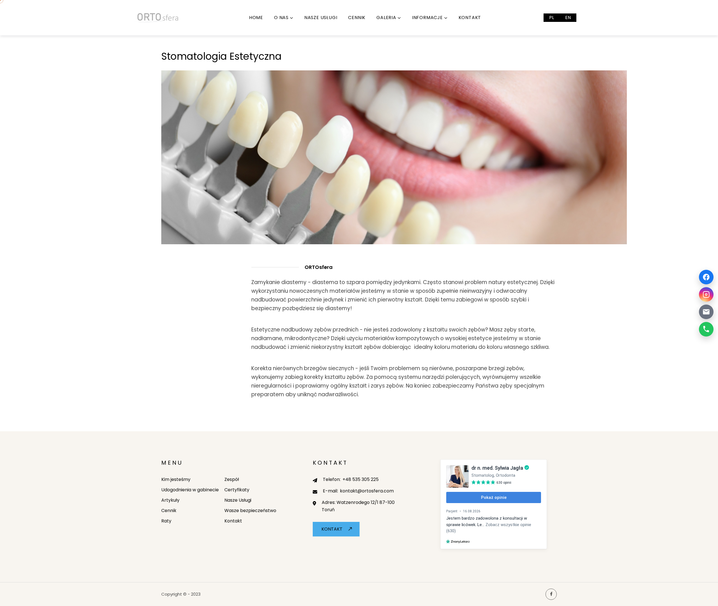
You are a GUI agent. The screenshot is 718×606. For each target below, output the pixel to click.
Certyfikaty (236, 490)
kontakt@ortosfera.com (367, 491)
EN (568, 17)
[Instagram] (706, 294)
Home (256, 17)
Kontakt (470, 17)
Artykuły (170, 500)
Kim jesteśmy (175, 479)
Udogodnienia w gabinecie (190, 490)
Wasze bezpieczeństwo (250, 510)
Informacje (427, 17)
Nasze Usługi (320, 17)
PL (551, 17)
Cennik (356, 17)
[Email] (706, 312)
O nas (281, 17)
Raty (166, 521)
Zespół (231, 479)
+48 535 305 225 (360, 479)
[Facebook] (706, 277)
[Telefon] (706, 329)
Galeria (386, 17)
